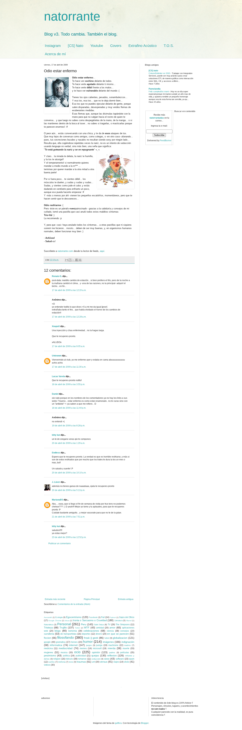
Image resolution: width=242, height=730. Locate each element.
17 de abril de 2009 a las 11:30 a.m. (69, 367)
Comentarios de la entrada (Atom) (74, 604)
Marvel (129, 621)
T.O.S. (169, 46)
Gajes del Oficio (126, 617)
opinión (96, 652)
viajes (116, 662)
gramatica (61, 642)
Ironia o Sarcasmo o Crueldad (90, 620)
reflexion (112, 655)
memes (83, 648)
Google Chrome (54, 621)
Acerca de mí (55, 54)
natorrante (72, 16)
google (47, 642)
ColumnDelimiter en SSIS (160, 73)
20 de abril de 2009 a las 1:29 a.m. (68, 443)
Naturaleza (48, 624)
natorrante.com (65, 251)
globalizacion (120, 637)
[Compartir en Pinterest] (80, 260)
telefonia (61, 662)
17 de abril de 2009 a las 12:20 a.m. (69, 290)
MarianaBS (57, 500)
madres (127, 645)
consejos (124, 631)
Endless (56, 452)
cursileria (49, 633)
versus (103, 661)
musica (64, 652)
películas (124, 652)
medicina (48, 648)
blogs (58, 630)
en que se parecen (118, 633)
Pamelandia (155, 89)
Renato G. (57, 276)
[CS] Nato (75, 46)
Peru (83, 624)
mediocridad (65, 648)
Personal (64, 624)
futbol (107, 638)
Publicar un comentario (59, 543)
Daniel (55, 394)
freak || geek (91, 637)
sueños (51, 662)
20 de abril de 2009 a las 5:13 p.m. (68, 490)
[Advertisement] (89, 571)
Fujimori (113, 617)
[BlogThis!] (70, 260)
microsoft (97, 648)
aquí (102, 251)
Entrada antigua (125, 599)
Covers (115, 46)
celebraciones (91, 630)
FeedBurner (165, 140)
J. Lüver (56, 482)
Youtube (96, 46)
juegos (89, 645)
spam (131, 659)
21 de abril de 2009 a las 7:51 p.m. (68, 517)
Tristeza (48, 627)
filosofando (65, 637)
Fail (103, 617)
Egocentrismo (73, 617)
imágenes (108, 641)
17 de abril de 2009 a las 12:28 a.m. (69, 317)
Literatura (118, 620)
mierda (112, 648)
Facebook (93, 617)
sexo (106, 658)
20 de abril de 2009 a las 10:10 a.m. (69, 472)
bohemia (72, 631)
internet (73, 645)
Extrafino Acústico (142, 46)
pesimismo (50, 655)
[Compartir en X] (73, 260)
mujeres (48, 652)
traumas (81, 661)
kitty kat (56, 435)
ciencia (110, 631)
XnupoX (56, 326)
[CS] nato (153, 70)
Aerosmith (48, 617)
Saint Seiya (99, 624)
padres (112, 652)
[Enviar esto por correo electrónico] (66, 260)
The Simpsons (123, 624)
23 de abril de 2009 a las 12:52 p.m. (69, 537)
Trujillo (63, 627)
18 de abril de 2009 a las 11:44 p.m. (69, 408)
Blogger (144, 723)
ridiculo (69, 659)
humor (88, 641)
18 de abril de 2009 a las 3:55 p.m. (68, 384)
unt (93, 662)
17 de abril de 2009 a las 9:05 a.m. (68, 346)
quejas (95, 655)
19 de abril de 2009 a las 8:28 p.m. (68, 425)
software (120, 659)
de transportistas (68, 634)
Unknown (56, 355)
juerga (99, 645)
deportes (86, 634)
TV (109, 624)
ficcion (47, 637)
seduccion (96, 659)
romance (82, 659)
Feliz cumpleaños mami (159, 91)
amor (112, 627)
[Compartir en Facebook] (76, 260)
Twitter (77, 628)
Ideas (67, 621)
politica (66, 655)
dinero (99, 634)
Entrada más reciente (55, 599)
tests (71, 662)
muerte (126, 648)
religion (57, 659)
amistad (100, 627)
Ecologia (59, 617)
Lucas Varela (58, 376)
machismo (113, 645)
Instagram (53, 46)
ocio (77, 652)
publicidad (81, 655)
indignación (128, 641)
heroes (74, 642)
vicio (126, 661)
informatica (56, 645)
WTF (86, 627)
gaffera (118, 723)
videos (47, 665)
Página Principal (92, 599)
